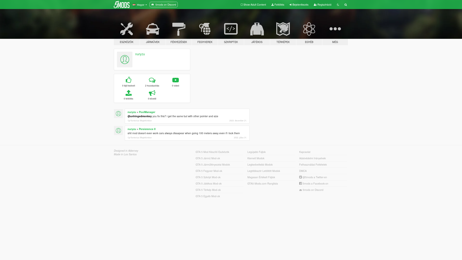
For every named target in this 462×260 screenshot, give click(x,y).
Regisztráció (324, 4)
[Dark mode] (338, 4)
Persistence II (147, 129)
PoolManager (147, 112)
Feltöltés (279, 4)
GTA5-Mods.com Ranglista (262, 183)
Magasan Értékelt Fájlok (261, 177)
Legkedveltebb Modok (260, 164)
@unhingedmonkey (140, 116)
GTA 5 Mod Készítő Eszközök (212, 152)
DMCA (303, 171)
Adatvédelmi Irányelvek (312, 158)
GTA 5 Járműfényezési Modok (213, 164)
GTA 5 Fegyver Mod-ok (209, 171)
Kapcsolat (304, 152)
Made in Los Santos (125, 154)
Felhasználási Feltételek (313, 164)
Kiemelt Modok (255, 158)
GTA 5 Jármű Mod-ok (208, 158)
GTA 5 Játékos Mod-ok (209, 183)
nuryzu (140, 53)
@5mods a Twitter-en (314, 177)
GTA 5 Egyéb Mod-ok (208, 196)
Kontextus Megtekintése (141, 120)
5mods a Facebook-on (315, 183)
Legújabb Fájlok (256, 152)
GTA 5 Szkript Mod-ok (208, 177)
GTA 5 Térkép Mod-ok (208, 190)
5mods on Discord (312, 190)
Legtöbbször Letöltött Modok (263, 171)
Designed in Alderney (126, 150)
